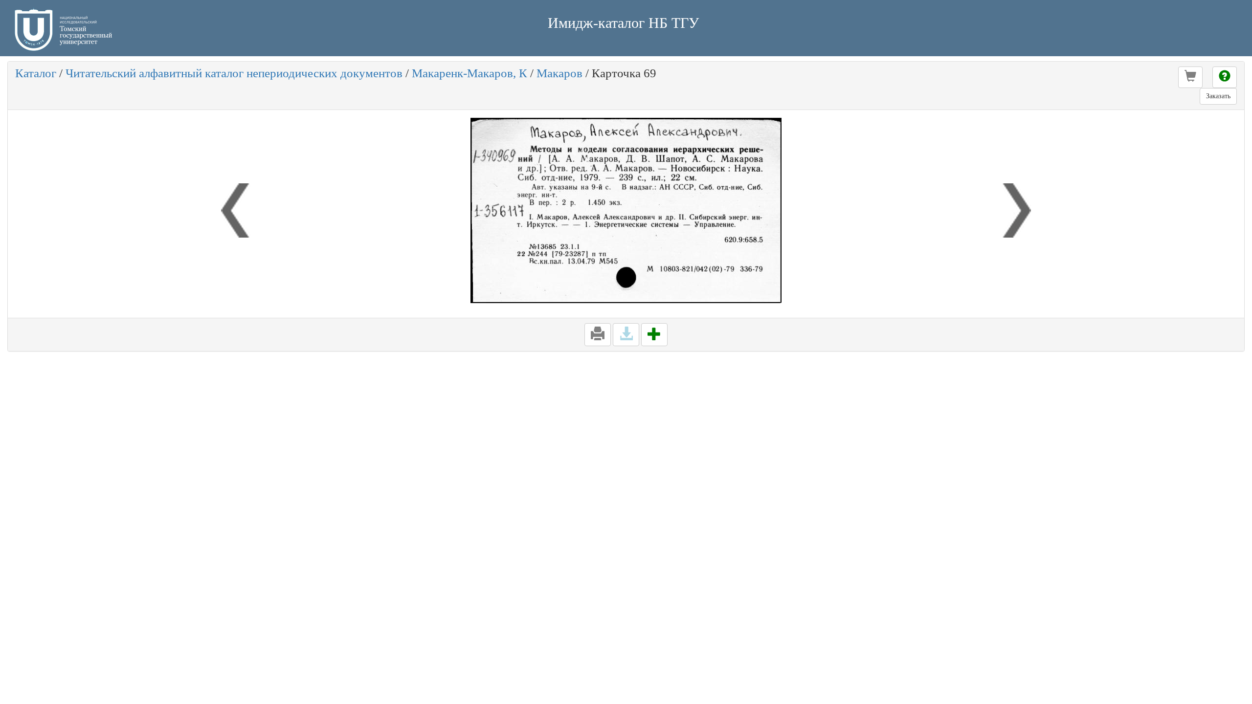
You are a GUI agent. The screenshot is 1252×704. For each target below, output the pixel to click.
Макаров (559, 73)
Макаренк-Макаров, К (469, 73)
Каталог (35, 73)
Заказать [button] (1218, 96)
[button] (1190, 77)
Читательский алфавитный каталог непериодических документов (234, 73)
